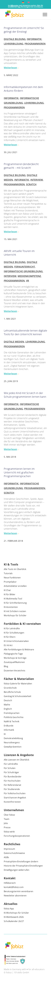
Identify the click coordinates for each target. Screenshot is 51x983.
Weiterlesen (10, 67)
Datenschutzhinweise (14, 853)
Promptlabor (10, 581)
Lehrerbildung (13, 43)
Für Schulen (9, 768)
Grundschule (10, 687)
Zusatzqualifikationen (14, 662)
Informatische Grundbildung (23, 271)
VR (27, 280)
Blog (6, 666)
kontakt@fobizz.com (14, 887)
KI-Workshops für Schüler (16, 912)
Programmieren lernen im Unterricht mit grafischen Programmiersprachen (19, 472)
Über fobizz (9, 814)
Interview (36, 179)
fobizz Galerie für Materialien (18, 683)
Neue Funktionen (12, 577)
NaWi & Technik (11, 721)
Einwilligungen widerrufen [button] (16, 869)
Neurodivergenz (12, 742)
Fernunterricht (24, 266)
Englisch (8, 708)
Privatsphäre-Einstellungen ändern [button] (21, 861)
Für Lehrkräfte (11, 763)
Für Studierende (12, 789)
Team (6, 819)
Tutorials (8, 573)
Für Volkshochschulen (15, 793)
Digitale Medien (14, 341)
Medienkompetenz (29, 276)
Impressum (9, 848)
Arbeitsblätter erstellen (15, 586)
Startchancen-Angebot (15, 797)
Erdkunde (8, 725)
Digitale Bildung (15, 39)
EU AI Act (8, 645)
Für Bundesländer (12, 776)
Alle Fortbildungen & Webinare (19, 649)
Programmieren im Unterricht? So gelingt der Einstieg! (24, 29)
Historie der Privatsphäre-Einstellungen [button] (23, 865)
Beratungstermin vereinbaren (18, 891)
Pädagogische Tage (13, 653)
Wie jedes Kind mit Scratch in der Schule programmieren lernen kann (25, 394)
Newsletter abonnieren (15, 895)
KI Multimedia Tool (13, 598)
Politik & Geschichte (13, 717)
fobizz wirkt (9, 831)
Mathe (7, 704)
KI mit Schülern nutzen (15, 611)
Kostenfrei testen (12, 801)
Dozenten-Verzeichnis (14, 670)
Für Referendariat (12, 785)
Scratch (31, 184)
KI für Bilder (9, 594)
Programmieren (35, 43)
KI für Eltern (9, 636)
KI (5, 734)
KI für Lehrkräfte (12, 628)
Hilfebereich (10, 882)
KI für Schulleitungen (14, 632)
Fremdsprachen (11, 713)
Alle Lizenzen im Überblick (16, 759)
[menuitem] (43, 14)
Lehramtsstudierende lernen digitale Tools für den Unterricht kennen (25, 332)
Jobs (6, 823)
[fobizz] (21, 14)
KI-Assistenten (11, 607)
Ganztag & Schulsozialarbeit (17, 696)
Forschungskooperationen (17, 835)
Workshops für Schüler (15, 615)
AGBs (6, 857)
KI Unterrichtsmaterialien (16, 641)
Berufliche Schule (12, 692)
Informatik (34, 39)
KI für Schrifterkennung (15, 602)
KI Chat (7, 590)
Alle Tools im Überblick (15, 569)
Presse (7, 827)
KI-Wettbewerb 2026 (14, 917)
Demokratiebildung (13, 738)
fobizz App (9, 908)
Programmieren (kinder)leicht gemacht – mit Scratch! (21, 166)
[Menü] (43, 14)
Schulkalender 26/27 (14, 921)
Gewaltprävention (12, 746)
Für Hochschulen (12, 780)
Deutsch (8, 700)
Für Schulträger (11, 772)
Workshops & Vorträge (15, 657)
